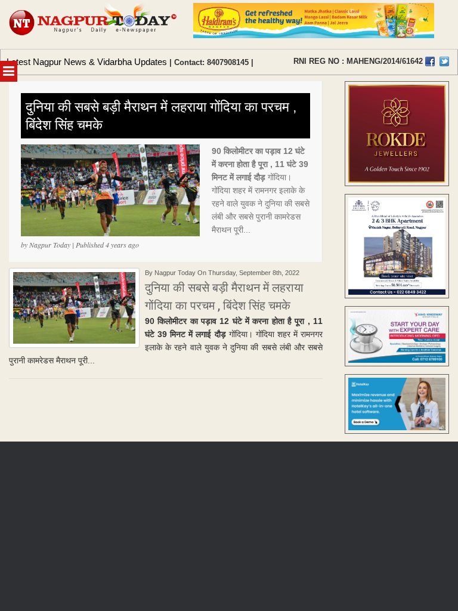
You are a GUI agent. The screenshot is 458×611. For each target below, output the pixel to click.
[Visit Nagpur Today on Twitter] (444, 61)
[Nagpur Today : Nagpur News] (93, 24)
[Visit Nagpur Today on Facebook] (430, 61)
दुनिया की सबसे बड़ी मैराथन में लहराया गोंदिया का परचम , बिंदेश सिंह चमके (161, 115)
